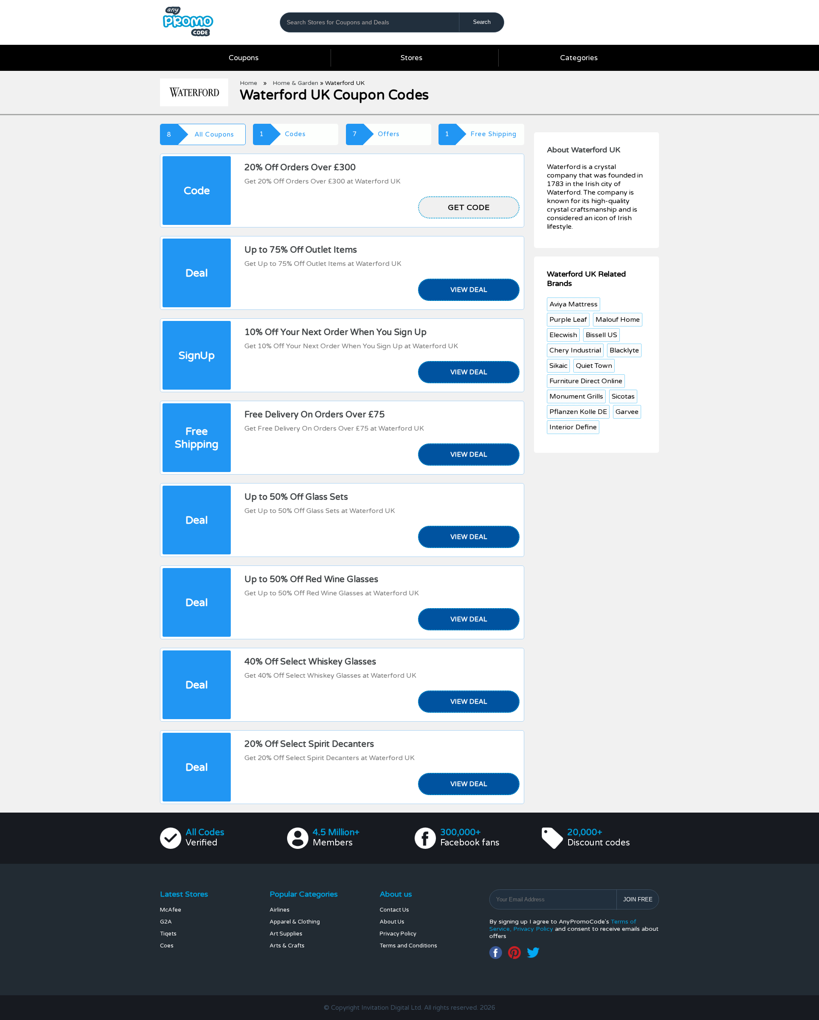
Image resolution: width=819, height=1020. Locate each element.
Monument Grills (576, 396)
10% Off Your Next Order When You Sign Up (335, 332)
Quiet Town (594, 365)
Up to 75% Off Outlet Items (300, 250)
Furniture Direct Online (585, 381)
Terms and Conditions (408, 945)
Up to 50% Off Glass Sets (296, 497)
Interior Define (573, 427)
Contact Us (394, 909)
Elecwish (563, 335)
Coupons (243, 57)
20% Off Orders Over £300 (300, 168)
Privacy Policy (398, 933)
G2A (166, 921)
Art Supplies (286, 933)
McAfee (170, 909)
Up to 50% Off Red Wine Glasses (311, 579)
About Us (392, 921)
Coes (167, 945)
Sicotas (623, 396)
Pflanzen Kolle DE (578, 412)
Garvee (627, 412)
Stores (411, 57)
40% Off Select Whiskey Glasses (310, 662)
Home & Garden (295, 83)
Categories (579, 57)
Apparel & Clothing (295, 921)
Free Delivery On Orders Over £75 (314, 415)
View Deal (468, 290)
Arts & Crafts (287, 945)
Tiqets (168, 933)
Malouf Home (617, 319)
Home (248, 83)
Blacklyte (624, 350)
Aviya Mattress (573, 304)
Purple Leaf (568, 319)
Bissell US (601, 335)
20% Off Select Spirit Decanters (309, 744)
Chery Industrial (575, 350)
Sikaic (558, 365)
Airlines (280, 909)
